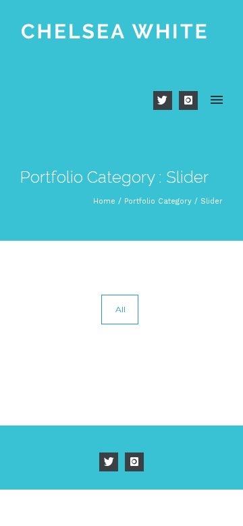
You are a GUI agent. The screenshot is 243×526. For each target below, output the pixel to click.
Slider (211, 201)
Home (104, 201)
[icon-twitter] (166, 100)
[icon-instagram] (188, 100)
